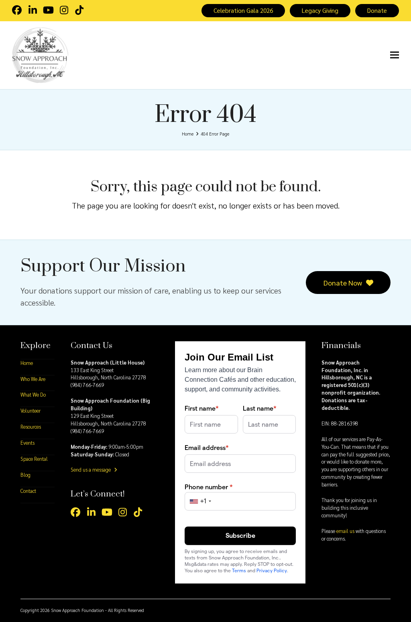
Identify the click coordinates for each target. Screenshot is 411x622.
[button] (394, 55)
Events (27, 443)
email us (345, 531)
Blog (25, 475)
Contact (28, 491)
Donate (377, 10)
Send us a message (91, 469)
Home (26, 363)
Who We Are (32, 379)
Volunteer (30, 410)
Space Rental (34, 459)
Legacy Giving (320, 10)
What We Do (33, 394)
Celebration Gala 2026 (243, 10)
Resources (30, 426)
